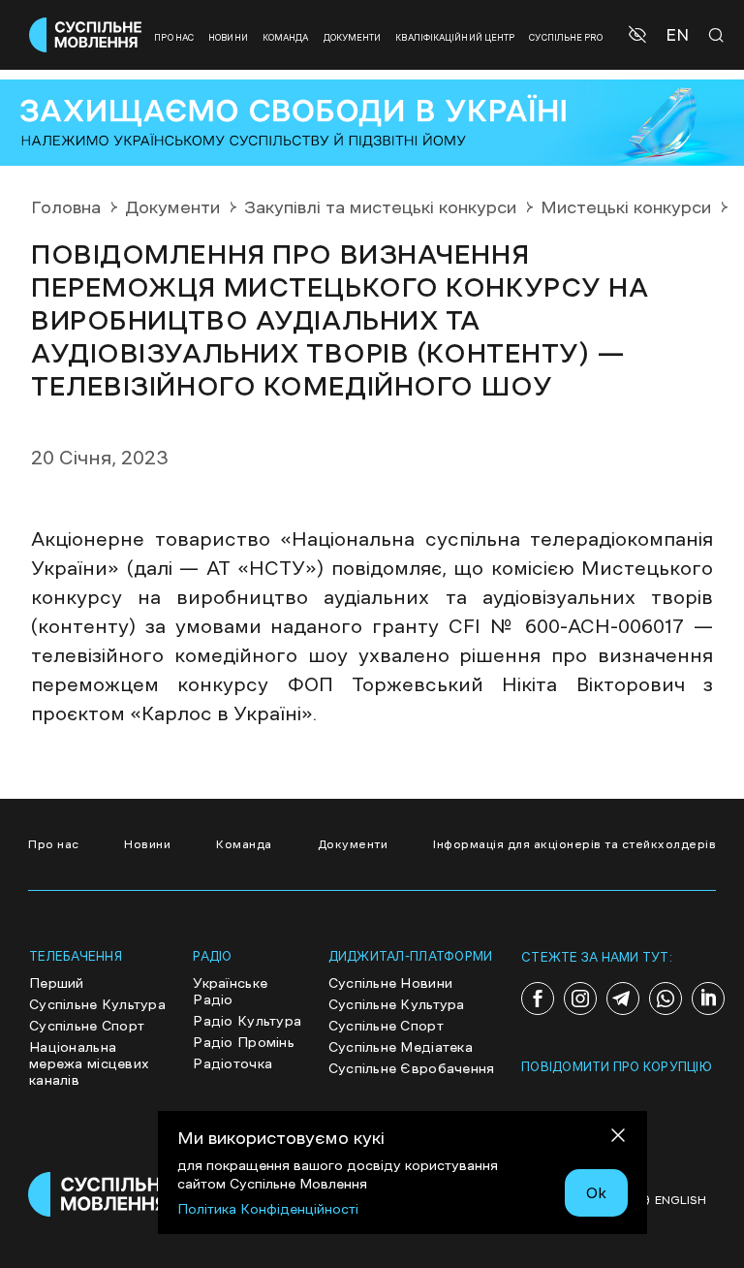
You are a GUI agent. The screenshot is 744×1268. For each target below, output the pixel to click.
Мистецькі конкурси (626, 207)
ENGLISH (680, 1200)
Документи (353, 37)
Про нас (174, 37)
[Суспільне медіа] (100, 1194)
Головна (66, 207)
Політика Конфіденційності (267, 1209)
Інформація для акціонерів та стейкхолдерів (574, 844)
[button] (640, 35)
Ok (596, 1192)
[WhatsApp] (665, 998)
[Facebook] (537, 998)
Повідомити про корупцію (616, 1067)
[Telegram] (622, 998)
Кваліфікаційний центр (454, 37)
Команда (286, 37)
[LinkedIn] (708, 998)
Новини (228, 37)
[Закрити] (618, 1139)
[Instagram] (580, 998)
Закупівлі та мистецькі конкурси (380, 207)
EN (677, 35)
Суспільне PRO (566, 37)
